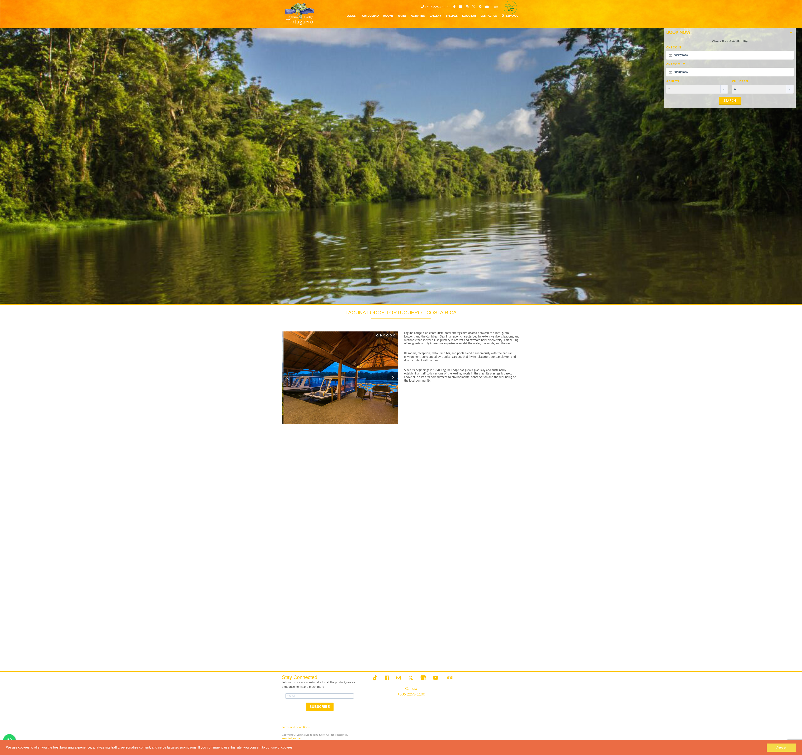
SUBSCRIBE (320, 706)
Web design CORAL (293, 738)
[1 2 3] (697, 89)
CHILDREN (740, 81)
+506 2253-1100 (436, 7)
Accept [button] (781, 747)
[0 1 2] (763, 89)
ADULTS (672, 81)
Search (729, 100)
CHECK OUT (675, 64)
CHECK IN (673, 47)
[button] (295, 748)
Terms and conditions (296, 727)
